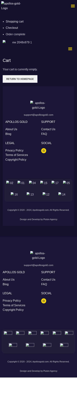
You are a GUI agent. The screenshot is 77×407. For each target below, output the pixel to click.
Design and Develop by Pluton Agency (38, 219)
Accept (7, 390)
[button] (73, 6)
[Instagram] (43, 150)
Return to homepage (20, 79)
